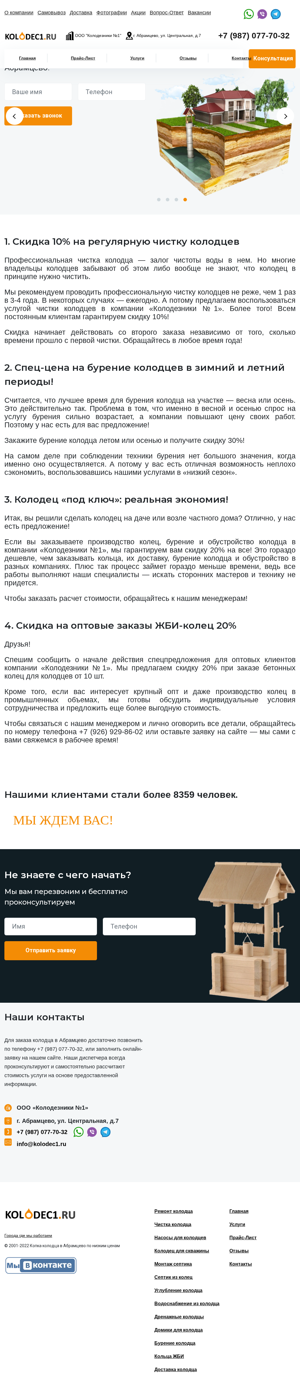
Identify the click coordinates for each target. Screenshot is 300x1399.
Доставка (81, 13)
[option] (225, 134)
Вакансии (199, 13)
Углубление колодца (178, 1290)
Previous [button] (14, 116)
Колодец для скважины (181, 1250)
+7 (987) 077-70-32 (254, 35)
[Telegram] (275, 14)
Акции (138, 13)
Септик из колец (173, 1277)
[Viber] (262, 14)
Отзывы (188, 58)
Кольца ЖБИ (169, 1356)
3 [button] (176, 199)
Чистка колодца (172, 1224)
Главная (27, 58)
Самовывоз (52, 13)
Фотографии (111, 13)
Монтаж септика (173, 1264)
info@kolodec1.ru (41, 1144)
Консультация (273, 58)
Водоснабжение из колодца (186, 1303)
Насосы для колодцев (180, 1237)
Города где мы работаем (28, 1235)
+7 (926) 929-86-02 (111, 731)
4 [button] (185, 199)
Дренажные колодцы (179, 1316)
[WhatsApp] (248, 14)
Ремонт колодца (173, 1211)
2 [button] (167, 199)
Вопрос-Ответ (167, 13)
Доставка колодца (175, 1369)
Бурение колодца (174, 1343)
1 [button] (159, 199)
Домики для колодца (178, 1329)
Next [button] (285, 116)
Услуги (137, 58)
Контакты (241, 58)
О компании (18, 13)
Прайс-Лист (83, 58)
